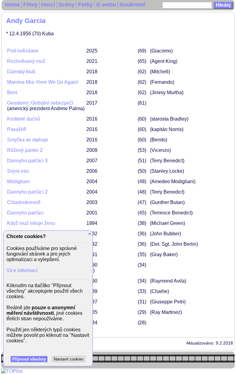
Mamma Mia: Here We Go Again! (42, 82)
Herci (48, 5)
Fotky (85, 5)
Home (12, 5)
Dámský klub (21, 71)
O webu (106, 5)
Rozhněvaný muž (26, 61)
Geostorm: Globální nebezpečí (40, 103)
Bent (12, 92)
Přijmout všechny (29, 359)
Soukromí (132, 5)
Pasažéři (16, 129)
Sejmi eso (18, 171)
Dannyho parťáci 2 (27, 192)
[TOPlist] (11, 371)
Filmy (30, 5)
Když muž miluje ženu (31, 223)
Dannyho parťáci (25, 212)
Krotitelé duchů (23, 118)
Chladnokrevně (24, 202)
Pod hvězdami (22, 50)
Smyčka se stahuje (27, 139)
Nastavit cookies (69, 359)
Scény (66, 5)
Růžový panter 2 (25, 150)
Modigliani (18, 181)
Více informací (21, 270)
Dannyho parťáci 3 (27, 160)
